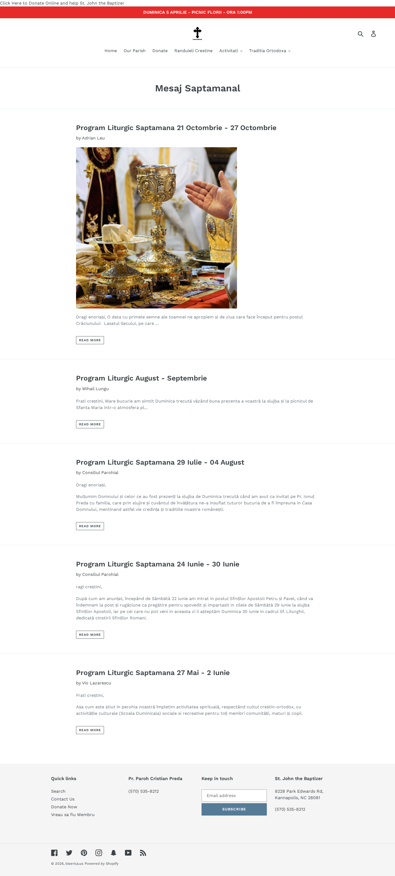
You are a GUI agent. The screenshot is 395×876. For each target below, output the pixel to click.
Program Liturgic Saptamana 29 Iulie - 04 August (160, 462)
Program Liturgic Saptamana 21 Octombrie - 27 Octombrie (176, 128)
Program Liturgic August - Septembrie (141, 378)
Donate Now (64, 806)
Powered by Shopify (102, 863)
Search (58, 791)
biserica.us (74, 863)
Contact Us (62, 799)
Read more (90, 340)
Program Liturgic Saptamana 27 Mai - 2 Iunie (153, 673)
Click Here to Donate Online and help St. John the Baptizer (62, 3)
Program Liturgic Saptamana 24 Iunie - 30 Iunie (157, 564)
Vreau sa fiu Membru (73, 814)
